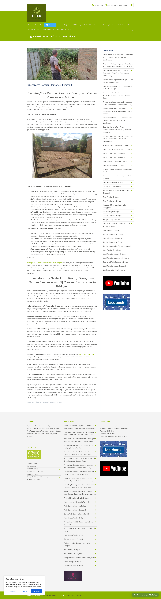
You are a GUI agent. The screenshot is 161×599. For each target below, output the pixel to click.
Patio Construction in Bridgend (114, 157)
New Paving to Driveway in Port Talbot (116, 149)
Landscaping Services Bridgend (114, 270)
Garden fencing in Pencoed (112, 186)
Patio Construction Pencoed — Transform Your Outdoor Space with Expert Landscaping (117, 138)
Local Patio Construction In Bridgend (116, 258)
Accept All (37, 591)
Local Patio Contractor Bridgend (114, 266)
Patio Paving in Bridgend (111, 212)
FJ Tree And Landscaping (48, 595)
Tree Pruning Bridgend (111, 197)
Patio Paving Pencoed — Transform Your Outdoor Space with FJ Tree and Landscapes (117, 120)
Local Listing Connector (75, 595)
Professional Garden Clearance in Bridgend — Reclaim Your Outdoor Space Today (117, 111)
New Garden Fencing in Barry (113, 182)
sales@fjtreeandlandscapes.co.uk (117, 5)
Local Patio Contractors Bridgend (114, 254)
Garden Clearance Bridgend (112, 216)
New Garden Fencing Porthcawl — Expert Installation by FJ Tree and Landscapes (117, 87)
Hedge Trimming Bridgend (112, 238)
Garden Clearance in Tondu (112, 242)
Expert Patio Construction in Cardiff (115, 161)
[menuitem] (29, 25)
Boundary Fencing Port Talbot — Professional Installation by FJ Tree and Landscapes (117, 129)
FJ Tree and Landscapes (86, 354)
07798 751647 (99, 5)
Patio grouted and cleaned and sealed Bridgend (116, 191)
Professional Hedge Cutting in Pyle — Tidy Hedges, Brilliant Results (118, 81)
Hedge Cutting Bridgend (111, 220)
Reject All (24, 591)
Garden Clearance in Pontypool (114, 234)
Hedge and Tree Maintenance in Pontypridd (114, 206)
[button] (145, 595)
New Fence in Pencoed (111, 230)
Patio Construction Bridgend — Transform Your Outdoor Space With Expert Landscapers (118, 57)
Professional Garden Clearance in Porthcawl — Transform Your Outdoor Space (116, 95)
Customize (12, 591)
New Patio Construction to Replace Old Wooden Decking (116, 225)
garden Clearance (42, 402)
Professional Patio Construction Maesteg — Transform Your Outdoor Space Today (117, 103)
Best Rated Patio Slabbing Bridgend (115, 262)
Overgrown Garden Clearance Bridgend (49, 85)
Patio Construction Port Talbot (114, 153)
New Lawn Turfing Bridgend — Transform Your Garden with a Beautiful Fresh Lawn (118, 65)
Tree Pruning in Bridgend (112, 201)
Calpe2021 (32, 402)
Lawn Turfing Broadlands (112, 250)
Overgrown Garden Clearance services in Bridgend (45, 263)
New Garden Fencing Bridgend (113, 165)
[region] (24, 585)
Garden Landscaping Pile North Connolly (117, 246)
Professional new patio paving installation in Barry (118, 177)
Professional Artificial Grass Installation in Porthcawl (117, 170)
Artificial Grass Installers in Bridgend (115, 145)
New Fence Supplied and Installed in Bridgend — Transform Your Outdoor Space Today (116, 73)
